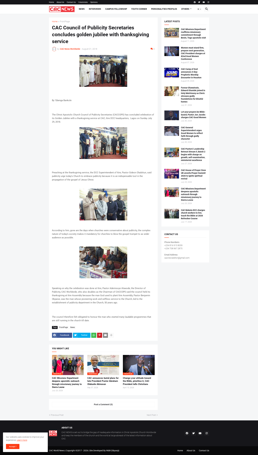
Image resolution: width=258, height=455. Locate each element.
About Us (60, 2)
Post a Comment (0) (103, 404)
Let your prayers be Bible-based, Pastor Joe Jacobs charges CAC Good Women (193, 115)
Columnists (83, 2)
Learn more (22, 440)
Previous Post (57, 415)
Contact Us (71, 2)
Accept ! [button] (12, 446)
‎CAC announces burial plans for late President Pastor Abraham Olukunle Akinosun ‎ (103, 381)
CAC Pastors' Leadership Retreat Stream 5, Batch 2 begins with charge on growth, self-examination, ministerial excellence (193, 154)
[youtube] (204, 2)
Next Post (151, 415)
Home (51, 2)
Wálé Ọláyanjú (112, 450)
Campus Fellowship (116, 9)
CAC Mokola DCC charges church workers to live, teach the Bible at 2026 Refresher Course (193, 214)
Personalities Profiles (164, 9)
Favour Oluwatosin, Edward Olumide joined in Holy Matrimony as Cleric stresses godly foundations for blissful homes (193, 94)
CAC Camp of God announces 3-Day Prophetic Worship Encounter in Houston (191, 73)
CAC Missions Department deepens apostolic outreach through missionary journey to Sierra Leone (67, 382)
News (82, 9)
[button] (199, 9)
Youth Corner (139, 9)
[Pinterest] (99, 335)
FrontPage (65, 21)
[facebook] (195, 2)
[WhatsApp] (93, 335)
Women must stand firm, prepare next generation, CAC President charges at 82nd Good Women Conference (193, 53)
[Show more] (111, 335)
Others (185, 9)
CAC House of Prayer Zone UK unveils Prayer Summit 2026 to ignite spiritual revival (193, 174)
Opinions (93, 2)
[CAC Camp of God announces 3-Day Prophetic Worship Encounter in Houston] (171, 72)
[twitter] (199, 2)
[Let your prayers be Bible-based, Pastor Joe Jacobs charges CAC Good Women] (171, 115)
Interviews (95, 9)
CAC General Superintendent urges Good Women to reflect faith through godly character (192, 133)
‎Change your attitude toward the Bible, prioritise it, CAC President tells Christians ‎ (137, 381)
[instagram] (208, 2)
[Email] (105, 335)
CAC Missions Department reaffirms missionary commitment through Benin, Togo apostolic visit (193, 33)
